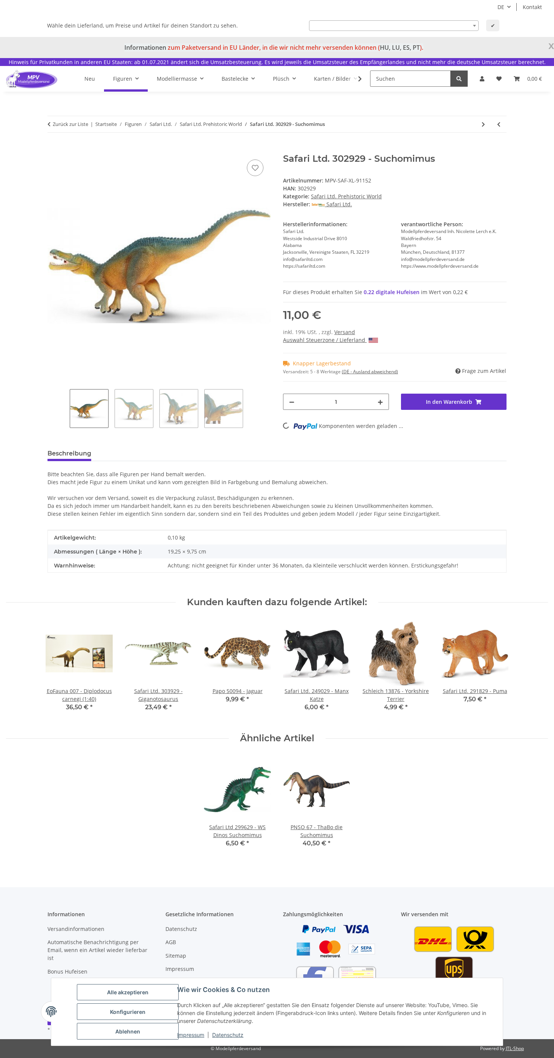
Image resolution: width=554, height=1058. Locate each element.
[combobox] (394, 25)
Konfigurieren (127, 1012)
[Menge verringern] (291, 401)
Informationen (145, 47)
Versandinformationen (75, 928)
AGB (170, 942)
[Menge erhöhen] (380, 401)
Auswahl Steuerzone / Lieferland (325, 339)
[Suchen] (459, 79)
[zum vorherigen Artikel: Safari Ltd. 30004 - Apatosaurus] (499, 124)
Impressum (190, 1035)
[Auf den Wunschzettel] (255, 167)
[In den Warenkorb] (53, 149)
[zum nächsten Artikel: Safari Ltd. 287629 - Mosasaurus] (483, 124)
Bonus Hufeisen (67, 971)
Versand (344, 332)
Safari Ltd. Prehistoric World (346, 196)
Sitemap (175, 955)
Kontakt (532, 7)
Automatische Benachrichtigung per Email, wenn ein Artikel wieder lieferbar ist (97, 949)
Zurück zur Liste (70, 124)
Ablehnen (127, 1031)
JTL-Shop (515, 1048)
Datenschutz (227, 1035)
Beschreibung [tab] (69, 453)
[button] (482, 79)
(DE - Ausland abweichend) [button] (370, 371)
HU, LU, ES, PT (400, 47)
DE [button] (500, 7)
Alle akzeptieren (127, 992)
